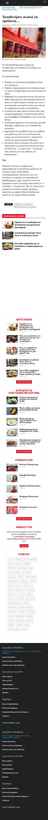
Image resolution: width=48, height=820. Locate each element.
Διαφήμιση (12, 577)
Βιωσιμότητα (27, 572)
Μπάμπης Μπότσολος (28, 496)
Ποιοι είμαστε (7, 676)
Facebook (18, 564)
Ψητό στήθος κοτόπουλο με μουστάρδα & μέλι (29, 409)
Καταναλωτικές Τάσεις (15, 585)
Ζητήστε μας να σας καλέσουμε (13, 665)
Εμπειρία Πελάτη (31, 577)
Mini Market (12, 568)
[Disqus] (24, 286)
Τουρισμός (20, 598)
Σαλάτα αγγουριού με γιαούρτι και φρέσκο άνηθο (28, 399)
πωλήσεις (11, 625)
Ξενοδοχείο (30, 590)
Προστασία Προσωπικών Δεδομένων (15, 712)
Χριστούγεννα (30, 598)
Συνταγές (11, 598)
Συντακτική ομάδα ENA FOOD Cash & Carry (20, 25)
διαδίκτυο (25, 603)
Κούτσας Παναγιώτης (28, 464)
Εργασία (5, 692)
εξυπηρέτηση (12, 607)
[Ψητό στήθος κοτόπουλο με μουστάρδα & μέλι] (12, 411)
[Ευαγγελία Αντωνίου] (12, 510)
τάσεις (19, 625)
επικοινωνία (12, 612)
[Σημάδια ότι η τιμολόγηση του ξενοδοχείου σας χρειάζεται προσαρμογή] (7, 225)
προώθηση (29, 620)
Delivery (19, 559)
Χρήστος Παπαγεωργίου (29, 486)
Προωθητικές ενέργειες (25, 594)
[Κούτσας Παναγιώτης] (12, 467)
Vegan (31, 568)
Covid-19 (11, 559)
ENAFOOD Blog (8, 8)
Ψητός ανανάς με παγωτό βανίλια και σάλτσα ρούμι (27, 420)
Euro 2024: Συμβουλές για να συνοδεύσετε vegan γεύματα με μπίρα (29, 246)
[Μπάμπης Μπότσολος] (12, 499)
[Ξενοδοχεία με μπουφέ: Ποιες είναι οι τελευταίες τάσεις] (7, 235)
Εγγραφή (24, 546)
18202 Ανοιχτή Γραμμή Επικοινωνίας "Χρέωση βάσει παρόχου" (16, 736)
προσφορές (19, 620)
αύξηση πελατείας (14, 603)
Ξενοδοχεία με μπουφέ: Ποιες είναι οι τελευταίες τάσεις (29, 361)
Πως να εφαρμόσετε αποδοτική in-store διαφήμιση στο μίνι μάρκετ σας (28, 350)
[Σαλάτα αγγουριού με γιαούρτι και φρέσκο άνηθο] (12, 400)
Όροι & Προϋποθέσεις (10, 704)
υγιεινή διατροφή (14, 629)
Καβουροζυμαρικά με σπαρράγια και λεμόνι (29, 430)
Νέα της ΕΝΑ (7, 680)
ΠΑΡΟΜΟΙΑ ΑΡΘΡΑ (14, 216)
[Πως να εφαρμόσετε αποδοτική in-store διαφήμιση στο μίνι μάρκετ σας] (12, 351)
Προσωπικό (12, 594)
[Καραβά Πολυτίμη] (12, 478)
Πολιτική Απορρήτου (10, 708)
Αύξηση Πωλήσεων (14, 572)
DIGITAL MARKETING (30, 559)
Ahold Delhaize (7, 684)
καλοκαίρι (31, 612)
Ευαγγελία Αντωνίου (28, 507)
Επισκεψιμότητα (13, 581)
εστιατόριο (22, 612)
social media (22, 568)
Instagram (27, 564)
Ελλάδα (20, 577)
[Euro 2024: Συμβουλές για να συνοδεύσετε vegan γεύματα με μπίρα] (7, 246)
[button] (45, 3)
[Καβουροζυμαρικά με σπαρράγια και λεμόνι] (12, 432)
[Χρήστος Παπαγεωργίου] (12, 489)
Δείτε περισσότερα (24, 382)
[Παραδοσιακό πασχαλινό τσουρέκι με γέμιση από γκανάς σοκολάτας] (12, 443)
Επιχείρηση (24, 581)
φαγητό (24, 629)
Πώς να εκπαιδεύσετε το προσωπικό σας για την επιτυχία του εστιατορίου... (30, 338)
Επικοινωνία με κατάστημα (12, 661)
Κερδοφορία (28, 585)
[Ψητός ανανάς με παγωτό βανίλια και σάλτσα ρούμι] (12, 422)
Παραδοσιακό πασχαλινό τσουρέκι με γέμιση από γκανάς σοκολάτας (30, 442)
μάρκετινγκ (19, 616)
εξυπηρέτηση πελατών (25, 607)
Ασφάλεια (5, 716)
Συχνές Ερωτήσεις (8, 657)
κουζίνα (11, 616)
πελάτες (11, 620)
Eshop (10, 564)
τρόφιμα (26, 625)
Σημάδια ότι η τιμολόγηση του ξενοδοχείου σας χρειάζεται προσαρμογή (28, 224)
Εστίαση (33, 581)
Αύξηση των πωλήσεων (23, 204)
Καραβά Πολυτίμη (27, 475)
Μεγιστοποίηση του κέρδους (25, 207)
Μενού (10, 590)
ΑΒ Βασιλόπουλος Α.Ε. (10, 688)
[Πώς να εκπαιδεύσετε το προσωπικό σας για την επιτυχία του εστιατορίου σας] (12, 339)
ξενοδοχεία (29, 616)
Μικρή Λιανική (20, 590)
